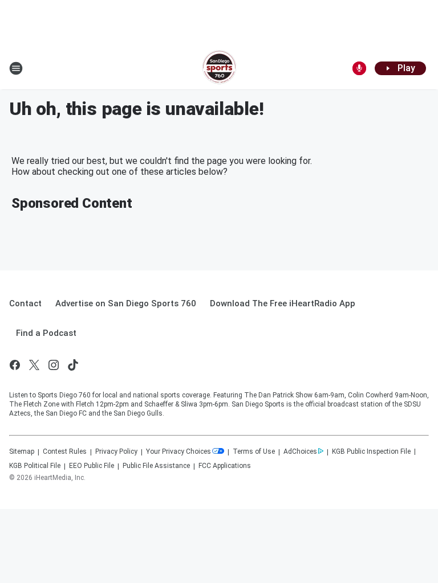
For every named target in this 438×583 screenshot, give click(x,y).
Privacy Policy (116, 451)
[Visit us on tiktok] (73, 365)
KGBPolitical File (34, 466)
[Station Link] (219, 68)
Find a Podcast (46, 333)
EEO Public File (91, 466)
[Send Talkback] (359, 68)
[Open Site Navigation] (16, 68)
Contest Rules (65, 451)
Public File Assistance (156, 466)
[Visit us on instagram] (53, 365)
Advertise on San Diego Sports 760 (125, 303)
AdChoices (300, 451)
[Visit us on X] (34, 365)
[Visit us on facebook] (15, 365)
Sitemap (21, 451)
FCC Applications (224, 466)
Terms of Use (254, 451)
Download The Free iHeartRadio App (282, 303)
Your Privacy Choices (178, 451)
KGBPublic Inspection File (371, 451)
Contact (25, 303)
